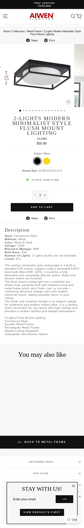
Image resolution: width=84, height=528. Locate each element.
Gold (47, 161)
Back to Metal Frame (44, 442)
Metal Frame (34, 31)
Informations (41, 462)
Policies (41, 473)
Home (6, 31)
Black (37, 161)
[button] (64, 499)
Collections (18, 31)
